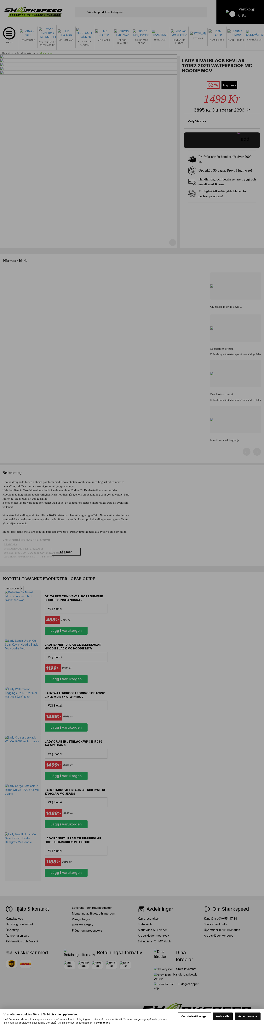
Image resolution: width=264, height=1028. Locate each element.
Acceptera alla (247, 1016)
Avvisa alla (222, 1016)
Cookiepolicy (102, 1022)
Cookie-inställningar (194, 1016)
